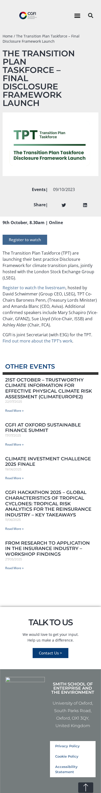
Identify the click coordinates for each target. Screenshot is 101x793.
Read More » (14, 410)
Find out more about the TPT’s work (37, 341)
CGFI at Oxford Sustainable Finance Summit (43, 427)
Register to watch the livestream (34, 288)
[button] (77, 15)
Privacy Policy (67, 746)
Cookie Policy (66, 756)
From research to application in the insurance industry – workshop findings (47, 548)
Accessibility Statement (66, 769)
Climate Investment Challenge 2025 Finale (48, 461)
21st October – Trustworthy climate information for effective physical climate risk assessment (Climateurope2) (48, 388)
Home (8, 36)
